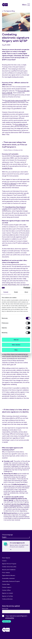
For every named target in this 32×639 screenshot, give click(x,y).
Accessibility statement (8, 578)
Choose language (7, 534)
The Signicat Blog (8, 11)
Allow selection (16, 344)
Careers (4, 560)
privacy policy (9, 618)
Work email (5, 608)
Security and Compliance (8, 569)
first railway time (20, 124)
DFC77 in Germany (10, 183)
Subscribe (6, 621)
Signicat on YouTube (7, 596)
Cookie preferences (7, 599)
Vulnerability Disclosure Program (11, 581)
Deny (16, 350)
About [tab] (26, 292)
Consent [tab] (5, 292)
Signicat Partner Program (9, 563)
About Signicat (6, 557)
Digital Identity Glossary (8, 575)
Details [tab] (16, 292)
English (4, 537)
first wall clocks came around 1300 (15, 100)
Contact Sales (6, 584)
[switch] (28, 323)
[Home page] (5, 4)
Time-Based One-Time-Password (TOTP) (14, 208)
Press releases (6, 572)
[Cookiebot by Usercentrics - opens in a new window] (23, 288)
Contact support (6, 587)
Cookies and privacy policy (9, 566)
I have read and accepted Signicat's (16, 617)
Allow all (16, 339)
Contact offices (6, 590)
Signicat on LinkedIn (7, 593)
